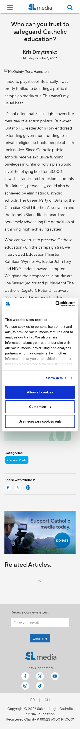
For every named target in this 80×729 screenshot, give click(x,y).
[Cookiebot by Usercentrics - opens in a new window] (56, 304)
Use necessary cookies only (40, 421)
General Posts (16, 460)
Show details (56, 378)
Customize (37, 407)
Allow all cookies (40, 392)
